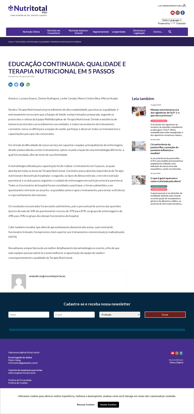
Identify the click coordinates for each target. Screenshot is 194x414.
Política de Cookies (18, 382)
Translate (181, 23)
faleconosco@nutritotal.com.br (24, 352)
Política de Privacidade (20, 380)
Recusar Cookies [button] (86, 404)
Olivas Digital (176, 362)
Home (10, 42)
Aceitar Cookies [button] (108, 404)
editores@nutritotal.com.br (22, 372)
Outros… (158, 31)
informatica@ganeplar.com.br (23, 362)
